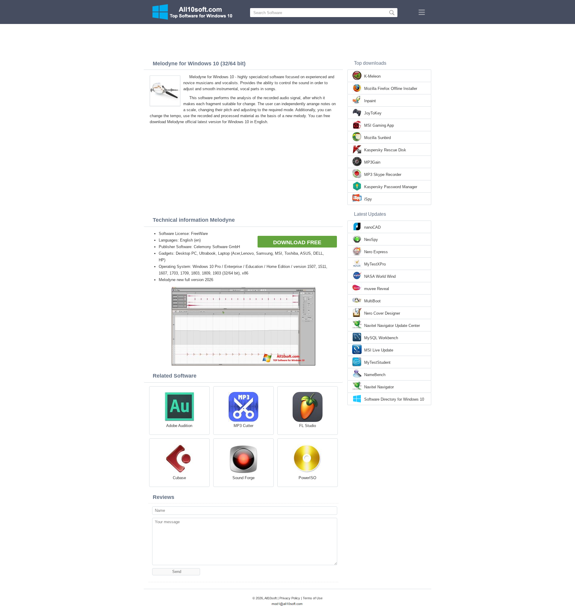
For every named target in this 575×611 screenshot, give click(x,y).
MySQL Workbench (381, 338)
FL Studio (307, 425)
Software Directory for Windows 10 (394, 399)
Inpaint (370, 101)
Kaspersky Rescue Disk (385, 150)
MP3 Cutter (243, 425)
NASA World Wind (380, 276)
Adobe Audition (179, 425)
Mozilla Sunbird (377, 137)
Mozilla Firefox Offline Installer (390, 88)
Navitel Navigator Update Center (392, 325)
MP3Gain (372, 162)
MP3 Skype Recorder (382, 174)
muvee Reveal (376, 288)
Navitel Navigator (379, 387)
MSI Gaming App (379, 125)
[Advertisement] (287, 40)
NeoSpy (371, 239)
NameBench (374, 374)
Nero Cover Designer (382, 313)
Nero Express (376, 252)
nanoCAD (372, 227)
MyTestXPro (375, 264)
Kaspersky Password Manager (390, 187)
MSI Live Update (378, 350)
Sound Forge (243, 478)
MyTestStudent (377, 362)
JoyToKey (373, 113)
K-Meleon (372, 76)
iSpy (368, 199)
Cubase (179, 478)
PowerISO (307, 478)
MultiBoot (372, 301)
